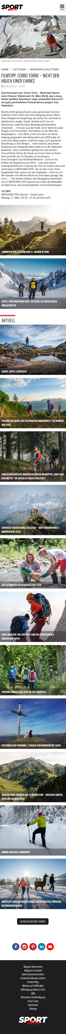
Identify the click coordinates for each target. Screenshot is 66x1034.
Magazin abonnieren (33, 966)
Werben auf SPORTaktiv (33, 985)
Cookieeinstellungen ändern (33, 978)
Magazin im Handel (33, 970)
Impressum (33, 1004)
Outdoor (19, 69)
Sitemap (33, 1008)
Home (5, 69)
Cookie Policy (33, 981)
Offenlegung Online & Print (33, 989)
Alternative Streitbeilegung (33, 997)
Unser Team (33, 1001)
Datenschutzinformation (33, 974)
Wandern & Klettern (44, 69)
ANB (33, 993)
